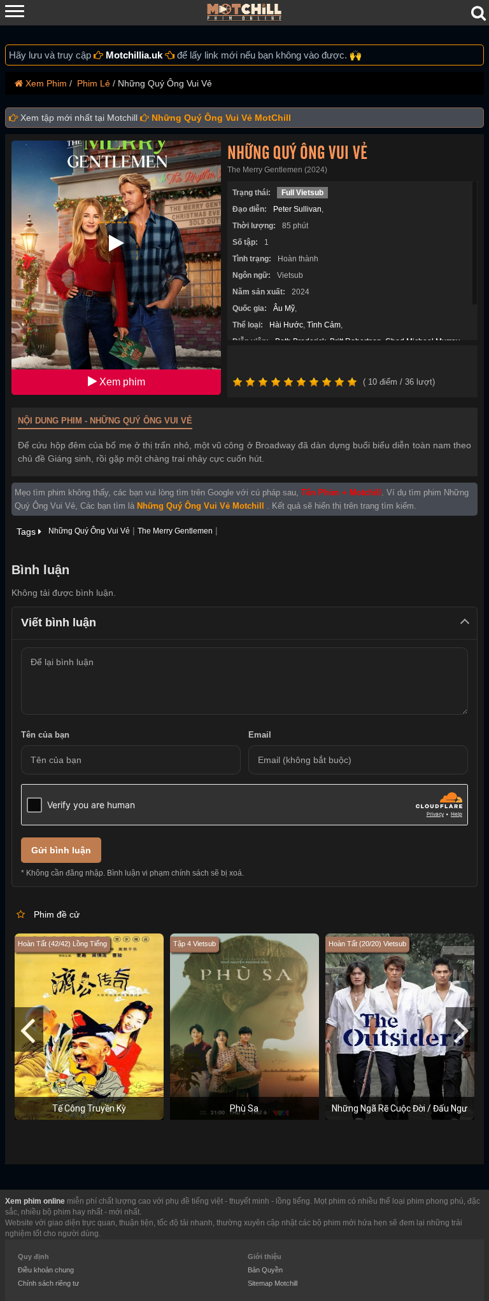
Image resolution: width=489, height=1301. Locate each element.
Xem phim (121, 381)
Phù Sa (244, 1108)
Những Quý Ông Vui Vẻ (297, 153)
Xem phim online (35, 1201)
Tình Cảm (324, 324)
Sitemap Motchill (272, 1283)
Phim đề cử (57, 914)
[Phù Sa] (244, 1026)
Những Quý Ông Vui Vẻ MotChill (221, 118)
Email (259, 735)
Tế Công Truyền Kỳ (89, 1108)
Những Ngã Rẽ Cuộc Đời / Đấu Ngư (399, 1108)
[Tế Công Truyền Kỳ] (89, 1026)
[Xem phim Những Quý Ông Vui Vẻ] (116, 242)
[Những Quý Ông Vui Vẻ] (116, 267)
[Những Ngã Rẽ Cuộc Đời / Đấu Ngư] (399, 1026)
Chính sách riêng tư (48, 1283)
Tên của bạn (45, 735)
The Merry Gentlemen (175, 531)
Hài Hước (286, 324)
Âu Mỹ (284, 308)
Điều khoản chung (46, 1270)
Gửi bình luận (61, 850)
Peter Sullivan (297, 209)
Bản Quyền (265, 1270)
